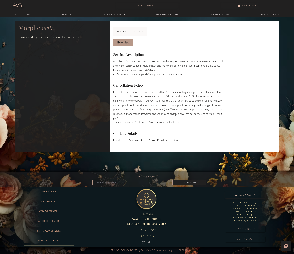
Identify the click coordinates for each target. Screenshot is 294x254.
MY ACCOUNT (49, 191)
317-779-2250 (148, 230)
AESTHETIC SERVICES (49, 220)
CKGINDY (183, 250)
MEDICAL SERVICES (49, 211)
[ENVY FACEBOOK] (149, 243)
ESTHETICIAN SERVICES (49, 230)
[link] (123, 42)
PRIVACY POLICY (120, 250)
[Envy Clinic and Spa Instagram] (143, 243)
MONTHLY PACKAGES (49, 240)
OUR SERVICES (49, 201)
